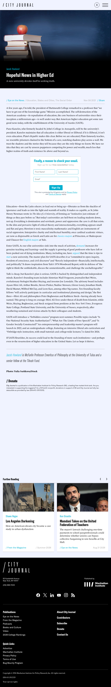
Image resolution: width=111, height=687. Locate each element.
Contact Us (62, 634)
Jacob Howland (13, 69)
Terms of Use (9, 659)
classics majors (64, 235)
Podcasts (7, 623)
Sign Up (56, 187)
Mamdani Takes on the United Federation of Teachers (78, 522)
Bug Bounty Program (13, 663)
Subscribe (62, 623)
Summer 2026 (44, 547)
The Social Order (64, 100)
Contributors (63, 617)
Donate (12, 381)
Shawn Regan (12, 516)
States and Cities (46, 100)
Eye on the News (69, 547)
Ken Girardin (65, 516)
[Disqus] (55, 433)
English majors (31, 239)
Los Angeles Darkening (20, 521)
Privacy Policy (72, 192)
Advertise (7, 648)
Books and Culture (12, 627)
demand (80, 245)
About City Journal (66, 612)
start (8, 256)
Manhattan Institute (12, 652)
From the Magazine (16, 547)
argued (76, 252)
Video (5, 631)
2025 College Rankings (14, 634)
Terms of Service (55, 194)
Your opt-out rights (10, 681)
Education (31, 100)
